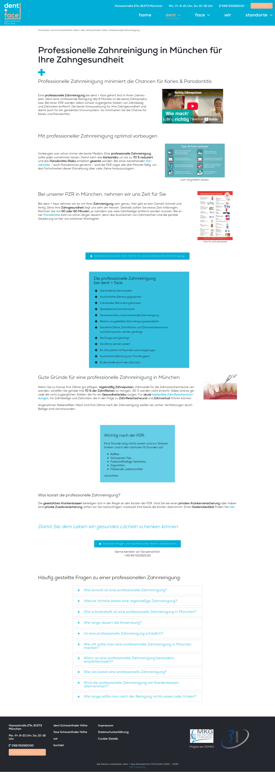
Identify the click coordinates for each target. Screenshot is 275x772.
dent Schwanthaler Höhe (94, 30)
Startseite (43, 30)
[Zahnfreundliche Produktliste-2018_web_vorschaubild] (215, 192)
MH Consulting (137, 767)
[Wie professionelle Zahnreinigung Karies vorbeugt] (195, 145)
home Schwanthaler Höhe (64, 30)
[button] (137, 590)
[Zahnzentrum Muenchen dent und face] (12, 3)
